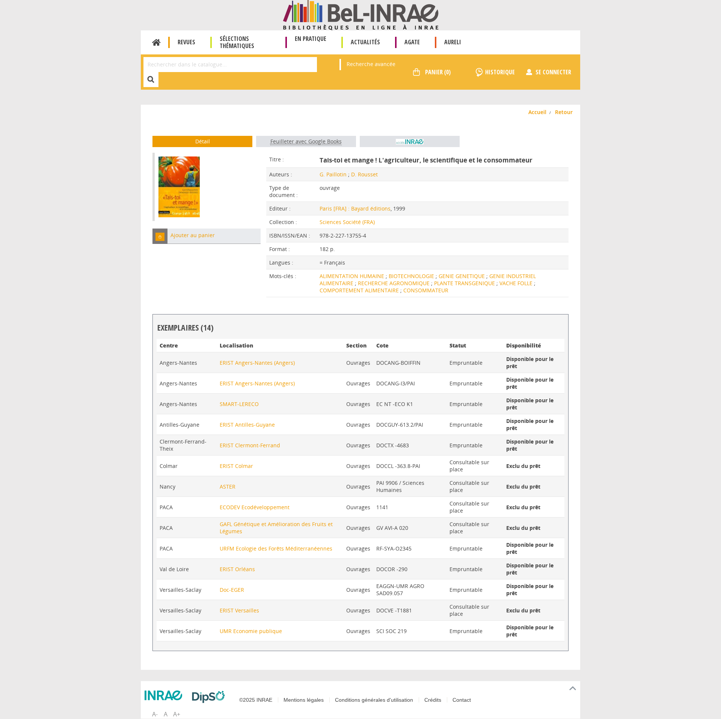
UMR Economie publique (251, 631)
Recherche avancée (371, 64)
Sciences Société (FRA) (347, 222)
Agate (412, 42)
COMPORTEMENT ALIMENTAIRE (360, 290)
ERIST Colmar (236, 465)
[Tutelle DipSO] (210, 696)
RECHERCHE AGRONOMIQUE (394, 283)
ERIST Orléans (237, 569)
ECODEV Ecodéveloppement (255, 507)
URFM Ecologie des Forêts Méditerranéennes (276, 548)
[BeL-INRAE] (361, 14)
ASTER (227, 486)
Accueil (156, 42)
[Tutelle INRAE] (165, 695)
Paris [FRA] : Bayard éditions (355, 208)
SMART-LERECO (239, 404)
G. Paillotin (333, 174)
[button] (159, 236)
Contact (462, 700)
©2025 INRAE (255, 700)
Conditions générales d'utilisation (374, 700)
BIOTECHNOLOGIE (412, 276)
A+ (176, 714)
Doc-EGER (232, 589)
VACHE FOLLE (516, 283)
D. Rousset (364, 174)
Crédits (432, 700)
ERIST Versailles (239, 610)
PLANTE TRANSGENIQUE (465, 283)
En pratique (310, 39)
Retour (564, 112)
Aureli (452, 42)
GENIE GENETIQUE (462, 276)
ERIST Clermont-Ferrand (250, 445)
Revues (186, 42)
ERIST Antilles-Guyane (247, 424)
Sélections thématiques (237, 42)
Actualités (365, 42)
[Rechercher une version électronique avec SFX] (410, 141)
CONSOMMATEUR (425, 290)
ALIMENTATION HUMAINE (353, 276)
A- (155, 714)
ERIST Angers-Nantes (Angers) (257, 362)
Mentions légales (304, 700)
